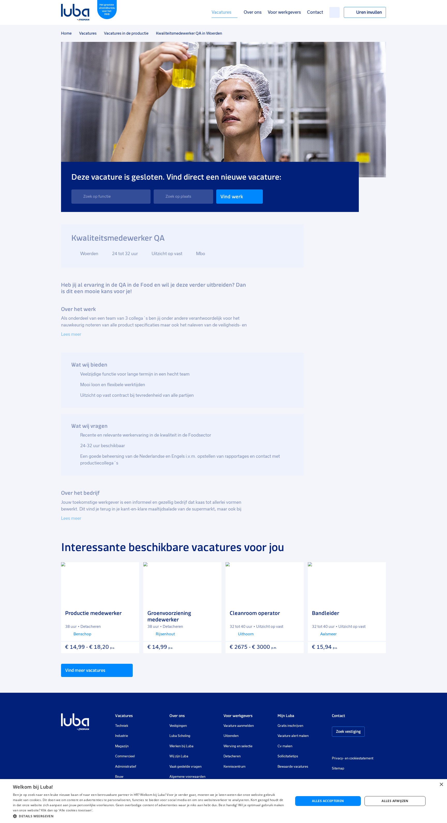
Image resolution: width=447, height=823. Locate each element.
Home (66, 33)
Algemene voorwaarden (187, 777)
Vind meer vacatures (85, 670)
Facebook (342, 747)
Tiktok (371, 747)
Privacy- (338, 758)
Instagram (334, 747)
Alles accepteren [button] (328, 801)
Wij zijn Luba (178, 756)
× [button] (441, 785)
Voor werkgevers (284, 12)
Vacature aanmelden (239, 726)
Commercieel (125, 756)
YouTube (360, 747)
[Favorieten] (334, 12)
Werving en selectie (238, 746)
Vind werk (231, 196)
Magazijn (122, 746)
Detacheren (232, 756)
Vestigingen (178, 726)
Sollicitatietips (288, 756)
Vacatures (221, 12)
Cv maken (285, 746)
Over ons (253, 12)
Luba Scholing (179, 736)
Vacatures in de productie (126, 33)
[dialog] (223, 801)
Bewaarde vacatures (293, 766)
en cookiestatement (359, 758)
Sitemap (338, 768)
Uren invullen (369, 12)
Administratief (125, 766)
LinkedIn (350, 747)
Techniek (121, 726)
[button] (149, 816)
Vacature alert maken (293, 736)
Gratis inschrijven (290, 726)
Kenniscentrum (234, 766)
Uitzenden (231, 736)
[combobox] (111, 196)
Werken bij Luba (181, 746)
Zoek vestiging (348, 731)
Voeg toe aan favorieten (130, 570)
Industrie (121, 736)
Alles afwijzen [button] (395, 801)
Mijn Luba (286, 716)
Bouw (119, 777)
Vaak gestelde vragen (185, 766)
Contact (315, 12)
